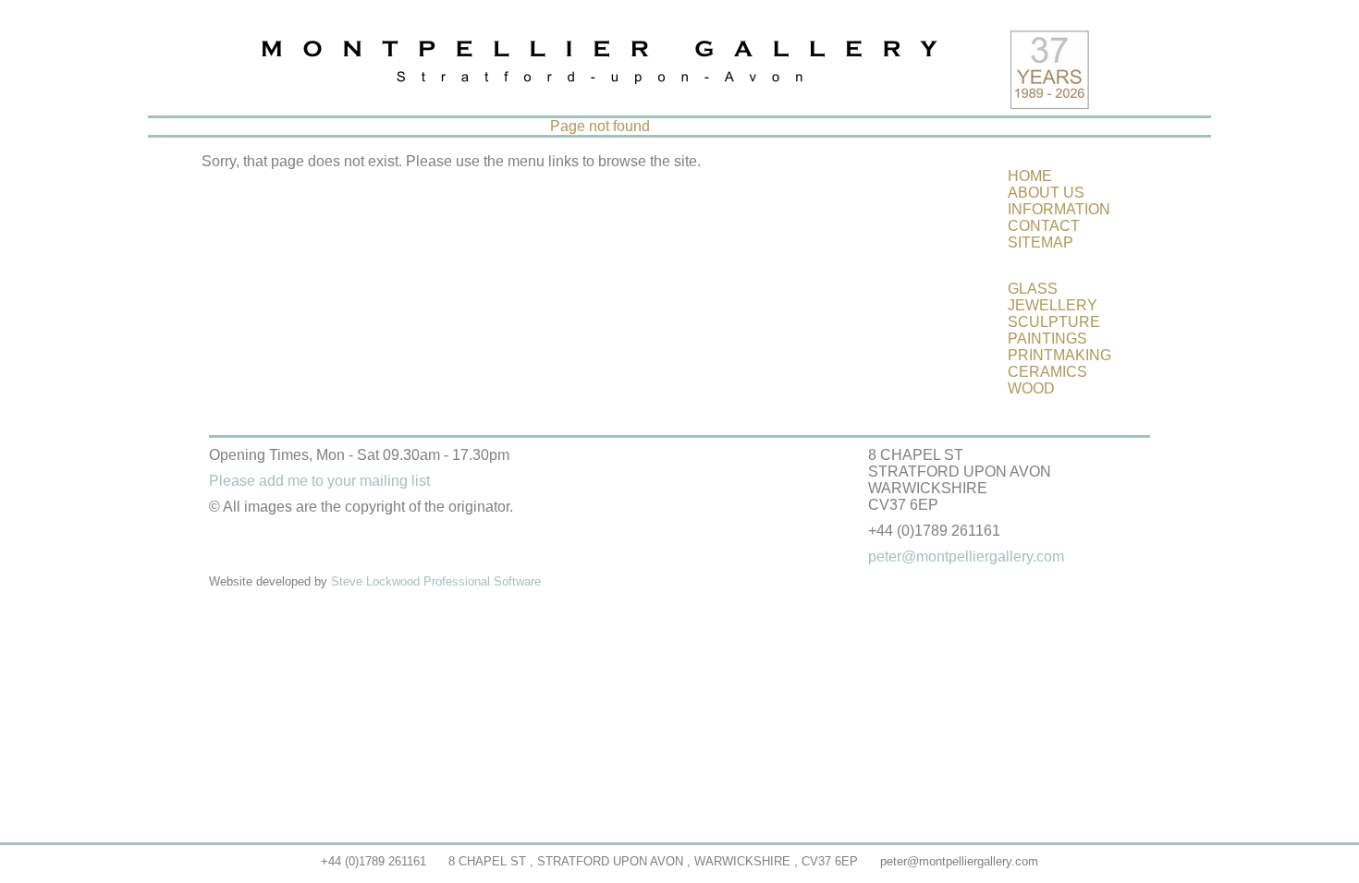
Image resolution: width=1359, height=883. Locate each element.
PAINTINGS (1047, 338)
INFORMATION (1059, 209)
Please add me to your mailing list (319, 481)
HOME (1030, 176)
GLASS (1033, 288)
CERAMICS (1047, 372)
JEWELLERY (1052, 305)
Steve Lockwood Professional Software (436, 581)
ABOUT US (1046, 192)
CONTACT (1044, 226)
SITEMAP (1040, 242)
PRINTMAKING (1059, 355)
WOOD (1031, 388)
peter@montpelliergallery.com (959, 861)
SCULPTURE (1054, 322)
